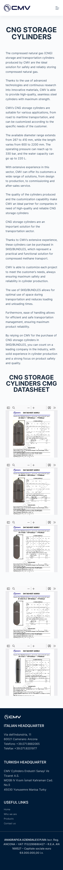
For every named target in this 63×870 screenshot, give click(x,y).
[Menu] (57, 8)
